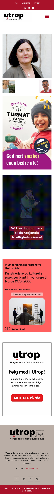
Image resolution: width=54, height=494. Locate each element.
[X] (30, 479)
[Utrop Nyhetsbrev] (27, 415)
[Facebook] (16, 479)
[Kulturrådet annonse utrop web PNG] (27, 331)
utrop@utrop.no (32, 468)
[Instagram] (23, 478)
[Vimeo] (37, 479)
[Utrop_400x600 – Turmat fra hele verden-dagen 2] (27, 168)
